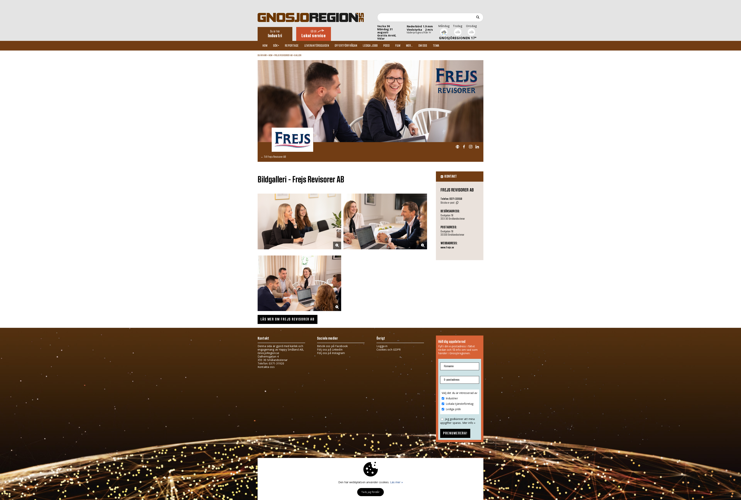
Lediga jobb (370, 45)
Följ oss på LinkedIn (330, 349)
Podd (386, 45)
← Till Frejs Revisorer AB (273, 156)
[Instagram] (470, 146)
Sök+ (276, 45)
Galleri (297, 55)
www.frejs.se (447, 247)
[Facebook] (464, 146)
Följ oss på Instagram (331, 353)
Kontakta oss (266, 367)
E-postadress (451, 379)
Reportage (292, 45)
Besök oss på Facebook (332, 346)
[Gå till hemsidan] (457, 146)
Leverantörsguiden (316, 45)
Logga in (381, 346)
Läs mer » (396, 482)
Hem (264, 45)
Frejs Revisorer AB (283, 55)
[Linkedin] (477, 146)
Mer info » (468, 423)
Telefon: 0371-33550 (451, 199)
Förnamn (449, 366)
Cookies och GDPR (388, 349)
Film (397, 45)
